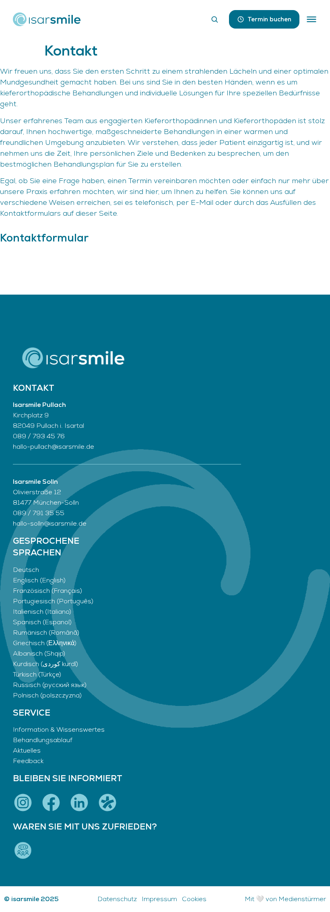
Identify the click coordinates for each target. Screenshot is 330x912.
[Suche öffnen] (214, 19)
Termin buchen (269, 19)
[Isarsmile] (46, 19)
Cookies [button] (194, 899)
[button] (311, 19)
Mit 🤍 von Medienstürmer (285, 899)
